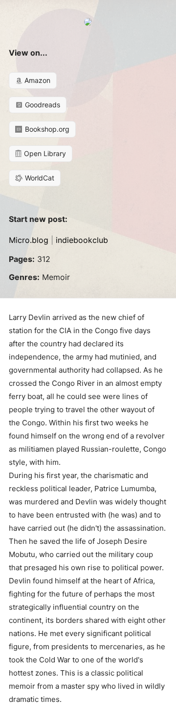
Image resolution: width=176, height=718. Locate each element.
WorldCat (38, 178)
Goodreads (41, 104)
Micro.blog (28, 240)
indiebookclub (82, 240)
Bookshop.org (46, 129)
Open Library (44, 153)
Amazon (36, 80)
